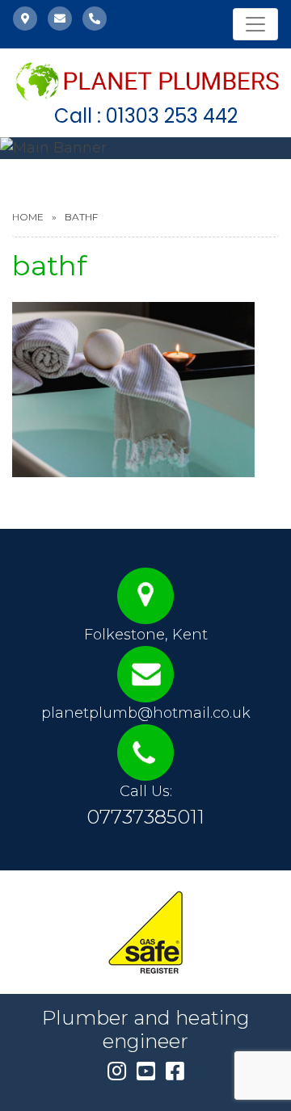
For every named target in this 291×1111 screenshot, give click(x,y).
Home (28, 217)
